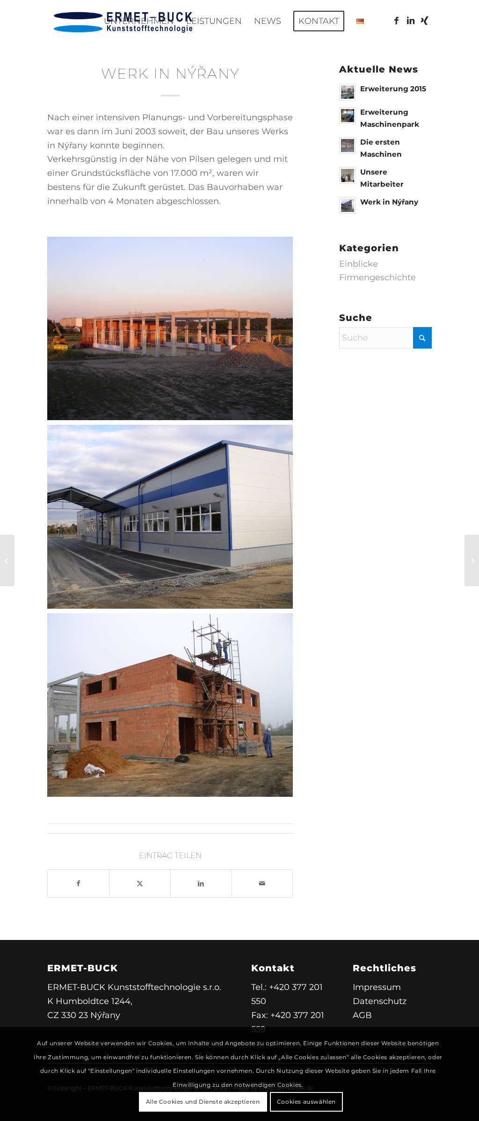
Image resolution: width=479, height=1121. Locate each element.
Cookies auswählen (306, 1101)
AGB (362, 1015)
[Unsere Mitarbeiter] (471, 560)
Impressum (377, 987)
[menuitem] (139, 21)
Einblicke (358, 264)
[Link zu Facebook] (397, 21)
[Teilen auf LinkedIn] (201, 884)
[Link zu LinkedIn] (411, 21)
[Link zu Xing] (425, 21)
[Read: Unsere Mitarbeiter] (347, 175)
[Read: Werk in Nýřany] (347, 205)
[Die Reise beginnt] (7, 560)
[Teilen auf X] (139, 884)
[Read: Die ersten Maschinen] (347, 145)
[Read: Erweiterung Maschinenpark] (347, 115)
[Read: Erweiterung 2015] (347, 92)
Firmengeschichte (377, 277)
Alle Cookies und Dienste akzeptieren (203, 1101)
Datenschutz (379, 1001)
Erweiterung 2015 (393, 88)
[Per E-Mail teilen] (262, 884)
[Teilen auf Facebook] (78, 884)
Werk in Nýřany (389, 201)
